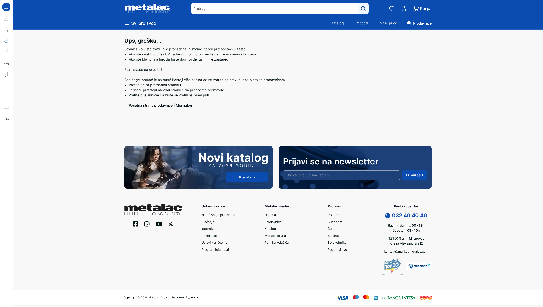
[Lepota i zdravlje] (6, 140)
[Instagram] (147, 224)
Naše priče (388, 23)
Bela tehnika (337, 242)
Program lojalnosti (215, 250)
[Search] (363, 8)
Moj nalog (184, 105)
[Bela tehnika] (6, 96)
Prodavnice (273, 222)
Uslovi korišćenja (214, 242)
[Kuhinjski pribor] (6, 51)
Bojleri (333, 229)
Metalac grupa (275, 236)
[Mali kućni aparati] (6, 118)
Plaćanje (207, 222)
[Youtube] (159, 224)
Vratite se (136, 85)
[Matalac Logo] (153, 209)
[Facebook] (135, 224)
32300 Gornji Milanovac (406, 238)
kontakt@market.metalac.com (406, 251)
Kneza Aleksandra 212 (406, 243)
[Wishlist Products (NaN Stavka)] (392, 8)
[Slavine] (6, 85)
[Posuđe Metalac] (6, 18)
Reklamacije (210, 236)
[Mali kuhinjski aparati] (6, 129)
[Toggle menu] (6, 7)
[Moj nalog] (404, 8)
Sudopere (335, 222)
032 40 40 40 (409, 215)
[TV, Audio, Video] (6, 151)
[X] (170, 224)
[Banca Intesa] (399, 297)
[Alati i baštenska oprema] (6, 196)
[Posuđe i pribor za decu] (6, 40)
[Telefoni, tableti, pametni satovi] (6, 162)
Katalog (337, 23)
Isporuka (207, 229)
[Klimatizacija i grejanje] (6, 107)
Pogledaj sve (337, 250)
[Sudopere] (6, 63)
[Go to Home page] (147, 8)
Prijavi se (413, 175)
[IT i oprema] (6, 173)
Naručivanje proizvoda (218, 215)
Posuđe (333, 215)
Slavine (333, 236)
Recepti (362, 23)
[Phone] (387, 215)
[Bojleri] (6, 74)
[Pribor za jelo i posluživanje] (6, 29)
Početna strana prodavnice (151, 105)
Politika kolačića (277, 242)
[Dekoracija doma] (6, 185)
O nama (270, 215)
